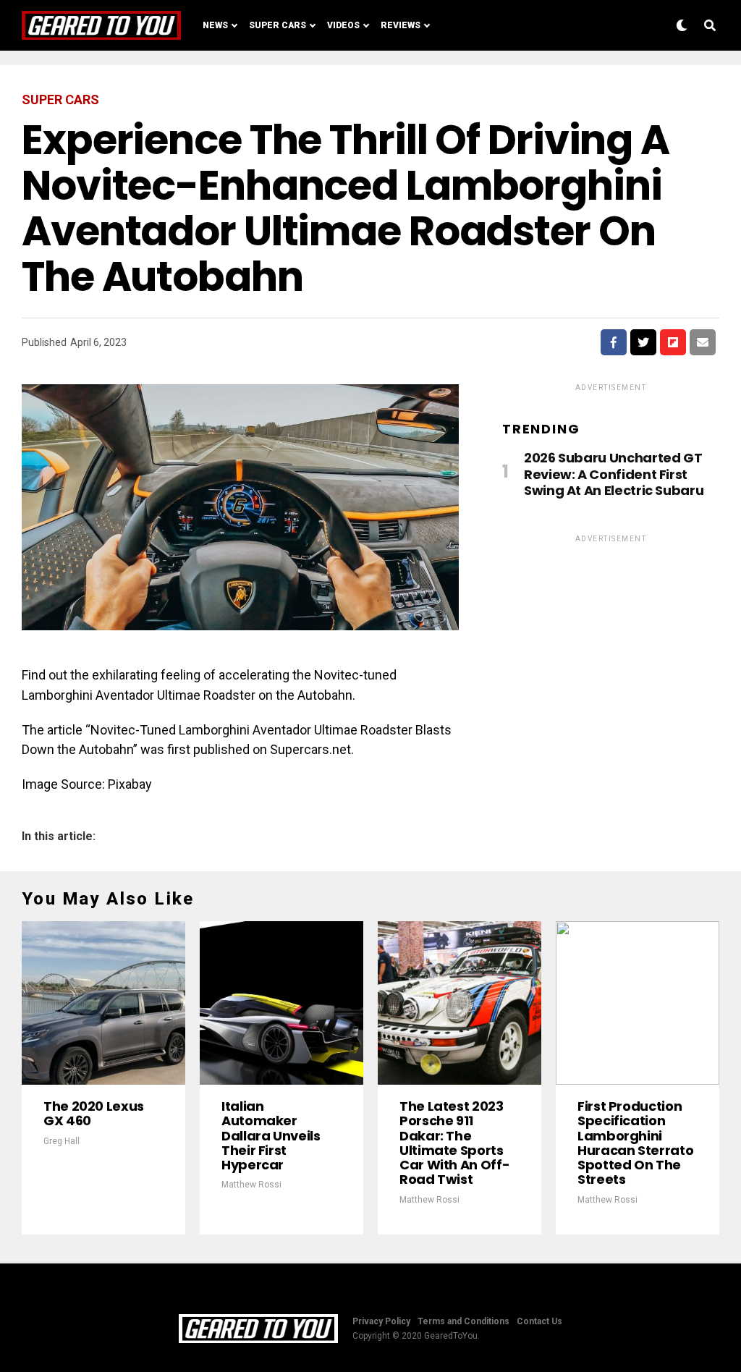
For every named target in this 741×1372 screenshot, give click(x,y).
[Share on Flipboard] (673, 342)
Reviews (400, 25)
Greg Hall (61, 1141)
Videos (343, 25)
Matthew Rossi (251, 1185)
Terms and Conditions (463, 1321)
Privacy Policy (381, 1321)
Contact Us (539, 1321)
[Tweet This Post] (643, 342)
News (215, 25)
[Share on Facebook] (614, 342)
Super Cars (277, 25)
